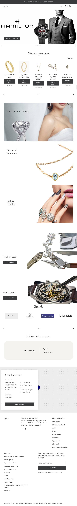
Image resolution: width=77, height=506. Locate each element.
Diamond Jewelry (58, 418)
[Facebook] (22, 429)
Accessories (56, 434)
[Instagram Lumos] (25, 429)
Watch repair (8, 482)
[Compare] (62, 6)
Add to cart (9, 81)
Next (76, 46)
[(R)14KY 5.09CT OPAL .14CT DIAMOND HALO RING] (67, 67)
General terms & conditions (14, 456)
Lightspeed (28, 503)
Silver (54, 431)
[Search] (70, 6)
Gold (53, 428)
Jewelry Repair (9, 479)
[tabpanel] (38, 27)
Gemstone (56, 421)
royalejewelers (45, 337)
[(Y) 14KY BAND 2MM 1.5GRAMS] (24, 67)
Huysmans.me (42, 503)
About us (7, 453)
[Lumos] (6, 418)
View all (70, 58)
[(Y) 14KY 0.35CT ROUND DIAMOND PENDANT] (38, 67)
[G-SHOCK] (66, 316)
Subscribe (52, 468)
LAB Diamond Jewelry (60, 447)
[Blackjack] (29, 316)
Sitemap (7, 472)
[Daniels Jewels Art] (47, 316)
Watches (55, 437)
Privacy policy (8, 460)
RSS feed (7, 491)
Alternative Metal (58, 425)
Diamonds (56, 444)
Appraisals (56, 441)
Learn (6, 476)
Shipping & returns (11, 466)
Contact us (19, 404)
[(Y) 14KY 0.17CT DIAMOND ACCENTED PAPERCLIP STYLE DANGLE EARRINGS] (53, 67)
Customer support (10, 469)
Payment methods (10, 463)
